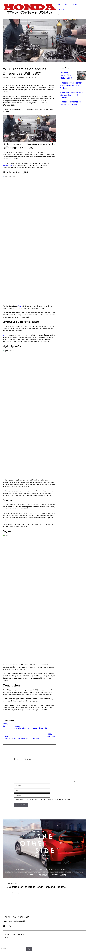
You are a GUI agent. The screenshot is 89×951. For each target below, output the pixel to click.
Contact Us (61, 9)
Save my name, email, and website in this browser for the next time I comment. (43, 799)
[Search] (29, 949)
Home (59, 4)
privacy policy (9, 934)
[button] (58, 14)
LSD (4, 335)
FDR (19, 306)
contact (21, 934)
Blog (66, 4)
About (75, 4)
